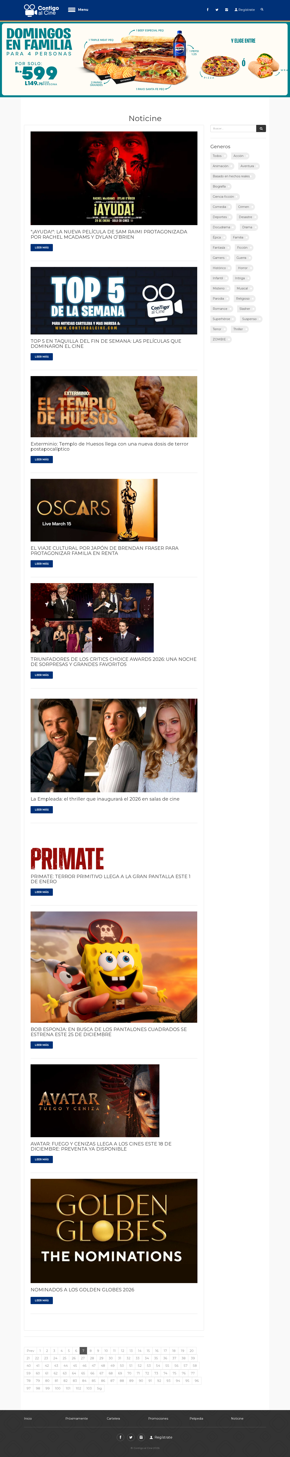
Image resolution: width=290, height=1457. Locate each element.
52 (140, 1350)
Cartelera (113, 1403)
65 (83, 1358)
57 (185, 1350)
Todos (217, 141)
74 (165, 1358)
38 (184, 1343)
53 (149, 1350)
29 (101, 1343)
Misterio (219, 273)
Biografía (219, 171)
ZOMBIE (219, 324)
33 (137, 1343)
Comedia (219, 192)
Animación (220, 151)
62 (56, 1358)
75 (174, 1358)
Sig (99, 1373)
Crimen (243, 192)
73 (156, 1358)
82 (65, 1366)
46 (84, 1350)
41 (37, 1350)
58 (195, 1350)
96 (197, 1366)
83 (75, 1366)
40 (29, 1350)
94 (178, 1366)
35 (156, 1343)
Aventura (247, 151)
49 (112, 1350)
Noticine (237, 1403)
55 (167, 1350)
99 (47, 1373)
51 (130, 1350)
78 (29, 1366)
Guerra (241, 243)
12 (122, 1336)
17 (165, 1336)
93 (168, 1366)
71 (138, 1358)
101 (68, 1373)
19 (182, 1336)
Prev (30, 1336)
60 (38, 1358)
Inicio (28, 1403)
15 (148, 1336)
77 (193, 1358)
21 (28, 1343)
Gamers (218, 243)
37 (174, 1343)
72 (147, 1358)
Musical (242, 273)
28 (92, 1343)
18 (174, 1336)
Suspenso (249, 304)
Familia (238, 222)
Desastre (245, 202)
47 (94, 1350)
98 (38, 1373)
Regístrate (246, 10)
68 (111, 1358)
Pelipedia (196, 1403)
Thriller (238, 314)
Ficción (242, 232)
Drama (247, 212)
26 (74, 1343)
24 (55, 1343)
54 (158, 1350)
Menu (83, 10)
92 (159, 1366)
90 (141, 1366)
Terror (217, 314)
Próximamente (76, 1403)
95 (187, 1366)
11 (114, 1336)
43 (56, 1350)
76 (184, 1358)
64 (74, 1358)
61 (46, 1358)
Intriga (240, 263)
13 (131, 1336)
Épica (217, 222)
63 (65, 1358)
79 (38, 1366)
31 (119, 1343)
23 (46, 1343)
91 (150, 1366)
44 (65, 1350)
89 (131, 1366)
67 (101, 1358)
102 (78, 1373)
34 (147, 1343)
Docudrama (221, 212)
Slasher (244, 294)
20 (192, 1336)
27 (83, 1343)
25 (64, 1343)
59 (29, 1358)
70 (129, 1358)
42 (47, 1350)
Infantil (218, 263)
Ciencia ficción (223, 181)
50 (122, 1350)
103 (89, 1373)
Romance (220, 294)
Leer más (42, 232)
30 (111, 1343)
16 (156, 1336)
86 (103, 1366)
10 (106, 1336)
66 (92, 1358)
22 (37, 1343)
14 (139, 1336)
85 (94, 1366)
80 (47, 1366)
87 (112, 1366)
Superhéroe (221, 304)
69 (120, 1358)
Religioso (243, 283)
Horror (243, 253)
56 (176, 1350)
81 (56, 1366)
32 (128, 1343)
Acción (239, 141)
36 (165, 1343)
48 (103, 1350)
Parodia (218, 283)
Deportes (220, 202)
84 (84, 1366)
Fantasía (219, 232)
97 (29, 1373)
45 (75, 1350)
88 (122, 1366)
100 (58, 1373)
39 (193, 1343)
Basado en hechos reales (231, 161)
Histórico (219, 253)
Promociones (158, 1403)
